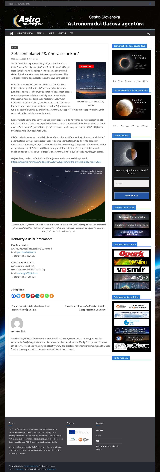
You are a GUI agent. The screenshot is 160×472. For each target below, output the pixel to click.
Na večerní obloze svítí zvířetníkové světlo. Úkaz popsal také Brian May (85, 308)
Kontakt (62, 33)
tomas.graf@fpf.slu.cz (27, 273)
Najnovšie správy (25, 33)
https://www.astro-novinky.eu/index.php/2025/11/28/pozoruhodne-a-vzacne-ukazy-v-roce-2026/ (56, 161)
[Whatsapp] (47, 296)
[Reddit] (23, 296)
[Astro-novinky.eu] (80, 14)
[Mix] (42, 296)
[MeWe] (37, 296)
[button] (43, 33)
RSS (71, 33)
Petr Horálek (33, 59)
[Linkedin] (28, 296)
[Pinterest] (32, 296)
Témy (39, 33)
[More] (52, 296)
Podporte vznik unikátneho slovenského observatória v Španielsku (31, 308)
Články (14, 48)
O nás (51, 33)
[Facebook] (14, 296)
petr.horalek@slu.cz (26, 252)
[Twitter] (18, 296)
